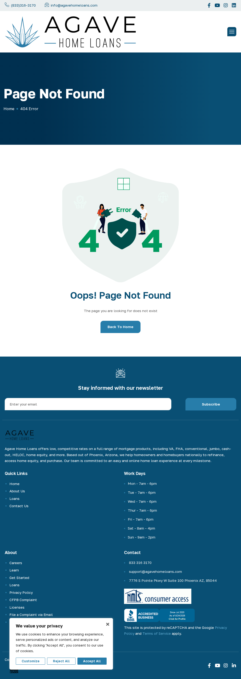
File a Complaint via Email (31, 614)
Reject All (61, 661)
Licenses (16, 607)
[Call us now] (7, 4)
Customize (31, 661)
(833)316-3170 (23, 5)
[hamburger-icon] (231, 31)
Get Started (19, 577)
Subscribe (211, 404)
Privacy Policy (21, 592)
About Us (17, 491)
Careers (15, 563)
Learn (14, 570)
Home (14, 484)
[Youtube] (217, 5)
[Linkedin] (234, 5)
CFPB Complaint (23, 600)
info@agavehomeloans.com (74, 5)
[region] (61, 644)
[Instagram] (225, 5)
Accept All (92, 661)
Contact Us (18, 506)
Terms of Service (156, 633)
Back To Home (120, 327)
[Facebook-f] (209, 5)
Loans (14, 498)
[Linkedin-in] (234, 665)
